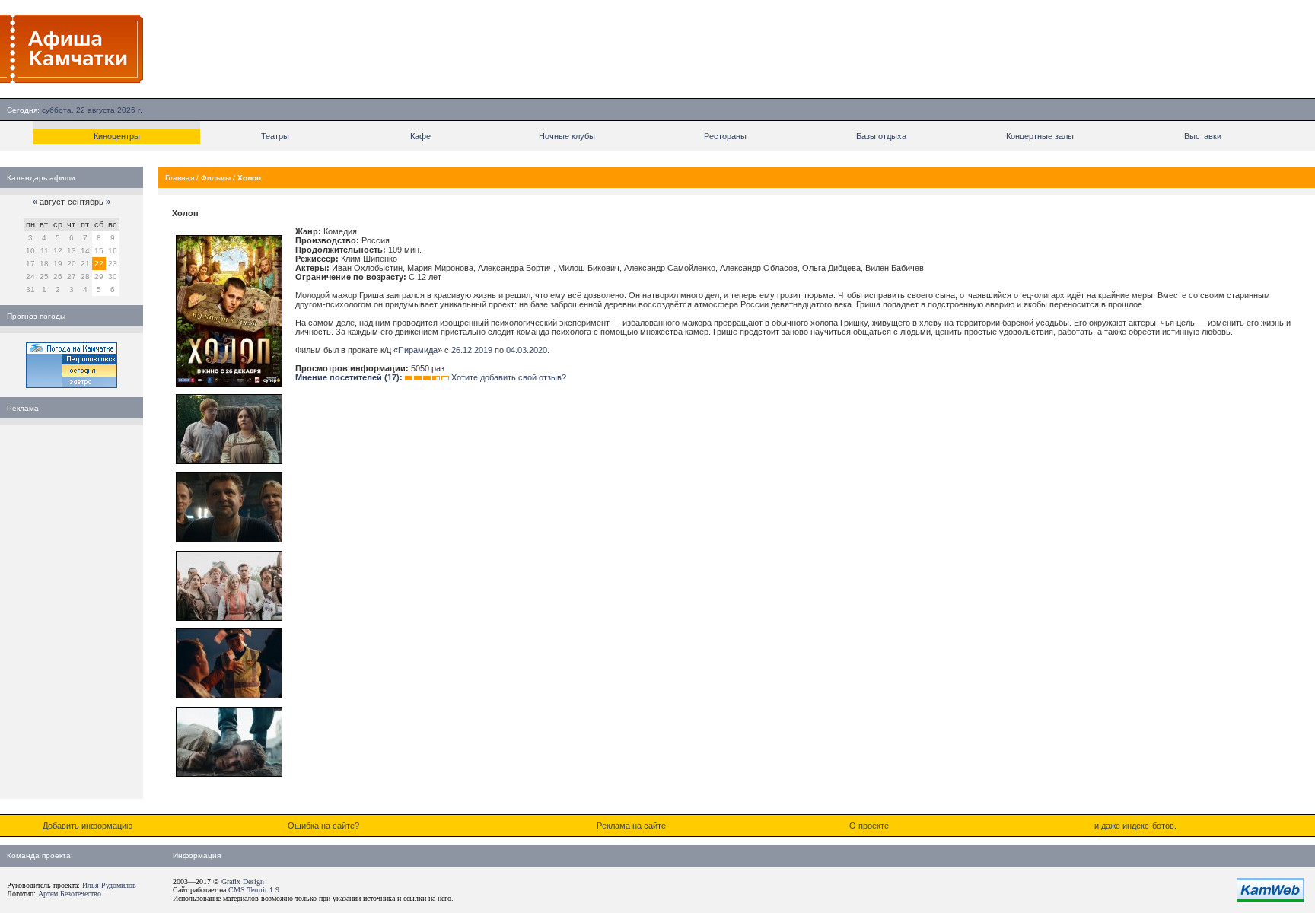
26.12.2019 (471, 350)
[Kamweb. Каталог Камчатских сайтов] (1270, 898)
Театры (275, 136)
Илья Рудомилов (109, 885)
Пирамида (418, 350)
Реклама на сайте (631, 825)
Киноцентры (117, 136)
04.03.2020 (526, 350)
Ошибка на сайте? (323, 825)
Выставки (1202, 136)
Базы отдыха (881, 136)
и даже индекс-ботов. (1135, 825)
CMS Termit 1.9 (253, 890)
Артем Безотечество (69, 893)
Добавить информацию (87, 825)
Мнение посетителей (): (349, 377)
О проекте (869, 825)
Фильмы (216, 177)
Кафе (420, 136)
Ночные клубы (567, 136)
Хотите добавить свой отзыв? (508, 377)
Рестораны (725, 136)
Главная (179, 177)
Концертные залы (1040, 136)
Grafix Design (242, 881)
